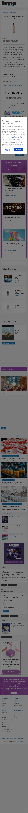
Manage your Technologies (7, 150)
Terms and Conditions (16, 137)
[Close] (25, 118)
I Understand (18, 149)
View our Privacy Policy (16, 146)
